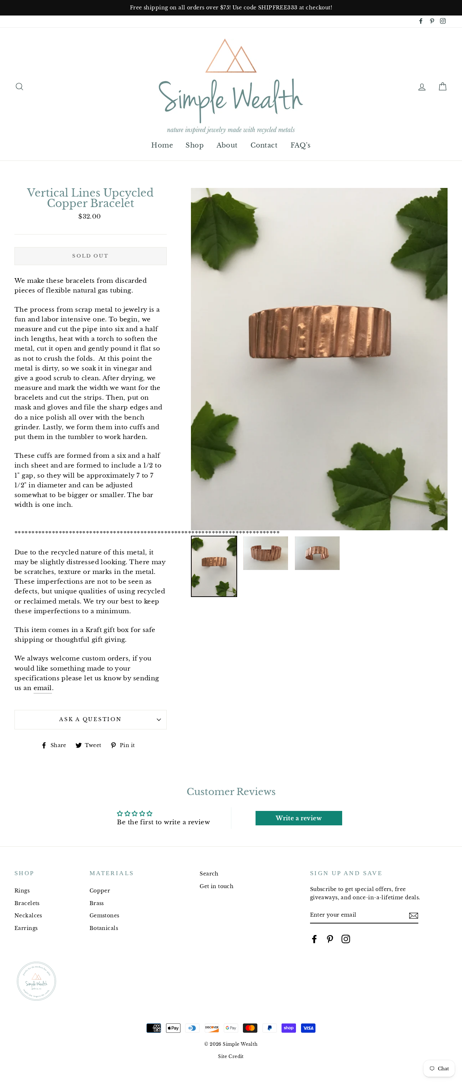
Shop (195, 145)
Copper (100, 890)
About (227, 145)
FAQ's (301, 145)
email (43, 688)
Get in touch (217, 886)
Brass (97, 903)
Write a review (299, 818)
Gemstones (104, 915)
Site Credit (231, 1056)
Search (209, 873)
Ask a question (90, 719)
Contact (264, 145)
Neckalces (28, 915)
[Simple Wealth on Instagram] (345, 938)
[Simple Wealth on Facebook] (314, 938)
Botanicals (104, 928)
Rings (22, 890)
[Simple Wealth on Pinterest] (330, 938)
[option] (231, 8)
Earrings (26, 928)
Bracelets (27, 903)
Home (162, 145)
